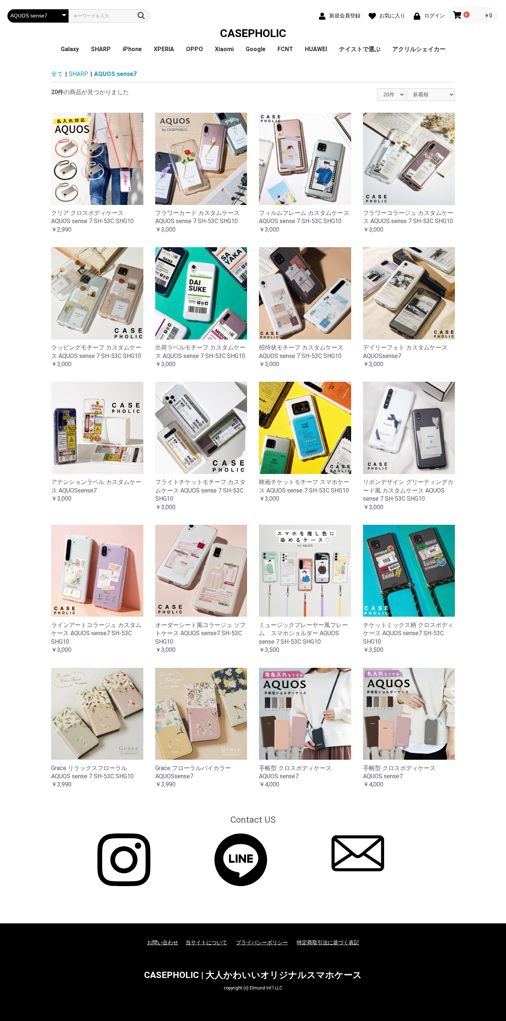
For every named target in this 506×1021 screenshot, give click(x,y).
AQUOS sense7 (115, 73)
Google (256, 49)
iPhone (132, 49)
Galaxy (70, 49)
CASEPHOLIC (253, 33)
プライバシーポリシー (262, 942)
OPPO (194, 49)
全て (57, 73)
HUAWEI (316, 49)
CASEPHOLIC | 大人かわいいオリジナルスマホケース (253, 975)
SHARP (101, 49)
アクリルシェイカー (419, 49)
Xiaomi (224, 49)
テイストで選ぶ (359, 49)
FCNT (285, 49)
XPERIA (164, 49)
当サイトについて (206, 942)
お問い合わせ (162, 942)
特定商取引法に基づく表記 (328, 942)
